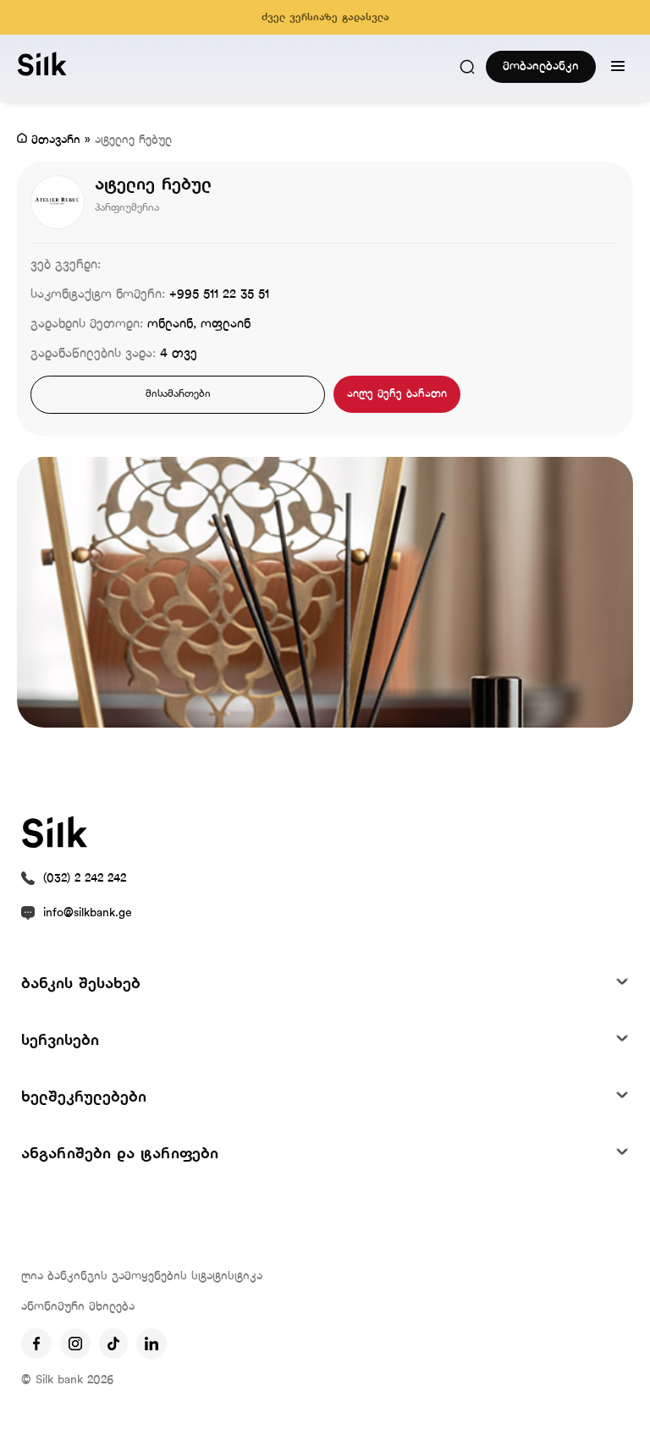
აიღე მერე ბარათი (397, 393)
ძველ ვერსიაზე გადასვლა (325, 18)
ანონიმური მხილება (78, 1307)
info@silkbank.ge (87, 913)
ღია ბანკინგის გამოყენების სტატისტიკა (141, 1276)
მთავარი (55, 140)
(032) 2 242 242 (84, 878)
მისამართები (178, 394)
